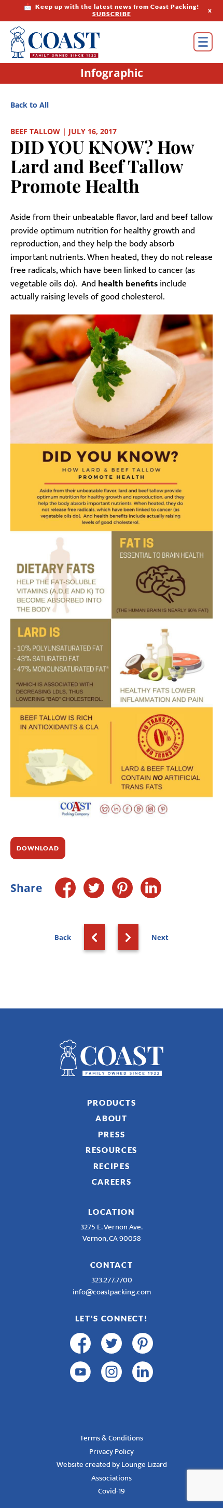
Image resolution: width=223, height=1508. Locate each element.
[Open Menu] (203, 41)
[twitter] (111, 1343)
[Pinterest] (122, 887)
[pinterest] (142, 1343)
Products (111, 1102)
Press (112, 1134)
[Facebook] (65, 887)
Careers (112, 1181)
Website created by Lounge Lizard (112, 1464)
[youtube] (80, 1371)
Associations (111, 1478)
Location (111, 1211)
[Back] (94, 937)
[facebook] (80, 1343)
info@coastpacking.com (112, 1292)
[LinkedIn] (151, 887)
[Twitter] (93, 887)
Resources (111, 1150)
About (111, 1118)
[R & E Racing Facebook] (80, 1400)
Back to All (29, 105)
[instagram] (111, 1371)
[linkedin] (142, 1371)
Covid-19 (111, 1491)
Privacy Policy (111, 1451)
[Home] (70, 42)
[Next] (128, 937)
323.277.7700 (111, 1280)
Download (38, 848)
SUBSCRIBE (111, 14)
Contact (111, 1264)
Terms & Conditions (111, 1438)
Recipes (111, 1166)
